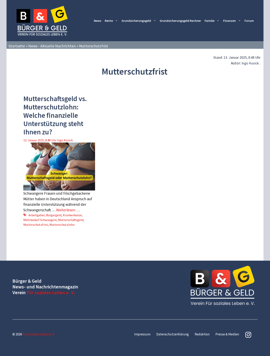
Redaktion (202, 334)
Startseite (16, 45)
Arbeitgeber (36, 215)
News (97, 21)
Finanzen (229, 21)
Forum (249, 21)
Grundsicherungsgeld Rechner (180, 21)
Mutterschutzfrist (35, 225)
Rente (109, 21)
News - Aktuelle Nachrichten (52, 45)
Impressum (142, 334)
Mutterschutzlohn (62, 225)
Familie (209, 21)
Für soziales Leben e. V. (51, 292)
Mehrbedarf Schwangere (40, 220)
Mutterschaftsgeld (70, 220)
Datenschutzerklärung (172, 334)
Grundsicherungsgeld (136, 21)
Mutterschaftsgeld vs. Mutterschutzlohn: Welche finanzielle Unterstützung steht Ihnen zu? (55, 115)
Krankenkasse (72, 215)
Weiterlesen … (68, 210)
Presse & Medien (227, 334)
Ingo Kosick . (251, 63)
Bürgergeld (53, 215)
